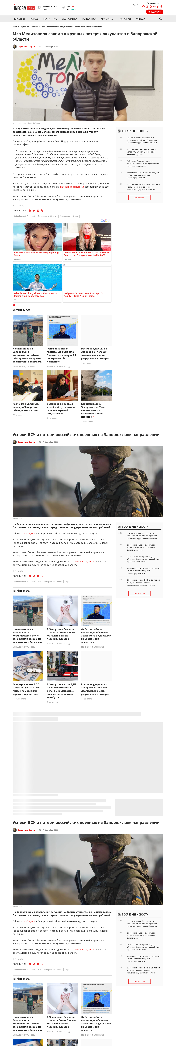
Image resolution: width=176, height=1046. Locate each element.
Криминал (107, 18)
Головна (16, 26)
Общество (89, 18)
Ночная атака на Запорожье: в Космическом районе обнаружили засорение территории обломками (27, 355)
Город (34, 18)
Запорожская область (47, 216)
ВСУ (39, 581)
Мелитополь (65, 216)
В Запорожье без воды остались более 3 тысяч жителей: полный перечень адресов (61, 634)
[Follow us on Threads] (161, 6)
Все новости (139, 197)
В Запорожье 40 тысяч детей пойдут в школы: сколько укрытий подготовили (61, 408)
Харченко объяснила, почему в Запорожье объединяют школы (26, 407)
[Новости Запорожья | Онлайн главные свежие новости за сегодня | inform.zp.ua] (24, 8)
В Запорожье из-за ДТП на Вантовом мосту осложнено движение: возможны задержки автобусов (61, 691)
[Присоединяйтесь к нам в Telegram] (151, 6)
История (125, 18)
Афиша (140, 18)
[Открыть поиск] (160, 19)
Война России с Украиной (24, 216)
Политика (50, 18)
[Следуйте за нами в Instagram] (147, 6)
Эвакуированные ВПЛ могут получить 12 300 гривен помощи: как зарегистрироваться (26, 689)
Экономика (69, 18)
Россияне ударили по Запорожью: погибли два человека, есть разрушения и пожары (95, 353)
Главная (19, 18)
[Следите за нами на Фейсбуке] (143, 6)
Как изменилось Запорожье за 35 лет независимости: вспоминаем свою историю (94, 410)
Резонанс (34, 26)
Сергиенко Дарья (26, 46)
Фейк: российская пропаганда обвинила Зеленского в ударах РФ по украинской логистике (61, 355)
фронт (76, 216)
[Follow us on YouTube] (154, 6)
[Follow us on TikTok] (158, 6)
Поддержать (155, 12)
